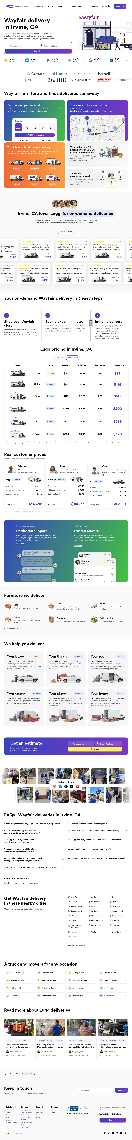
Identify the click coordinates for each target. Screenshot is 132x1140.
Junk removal (25, 1125)
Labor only (24, 1127)
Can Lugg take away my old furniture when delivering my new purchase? (20, 850)
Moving (23, 1110)
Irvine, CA (14, 1074)
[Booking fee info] (17, 494)
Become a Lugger (11, 1123)
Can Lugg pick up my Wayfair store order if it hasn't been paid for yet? (19, 840)
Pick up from (13, 44)
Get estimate (93, 6)
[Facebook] (60, 786)
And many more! (11, 628)
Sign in (107, 6)
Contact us (39, 1115)
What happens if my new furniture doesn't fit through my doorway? (96, 858)
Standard (59, 358)
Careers (53, 1112)
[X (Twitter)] (71, 786)
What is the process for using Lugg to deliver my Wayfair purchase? (32, 824)
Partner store (72, 358)
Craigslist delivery (27, 1115)
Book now (120, 6)
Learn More (20, 543)
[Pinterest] (113, 1133)
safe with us (82, 160)
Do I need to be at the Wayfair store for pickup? (88, 824)
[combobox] (21, 45)
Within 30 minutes (36, 135)
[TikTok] (66, 786)
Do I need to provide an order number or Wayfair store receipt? (94, 830)
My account (40, 1112)
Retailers (61, 6)
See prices (38, 51)
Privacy (16, 1133)
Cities (50, 6)
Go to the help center (30, 883)
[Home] (5, 1074)
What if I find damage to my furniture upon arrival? (89, 849)
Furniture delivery (26, 1112)
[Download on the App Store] (104, 1114)
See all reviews (66, 231)
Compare (9, 1115)
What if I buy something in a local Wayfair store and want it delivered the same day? (22, 831)
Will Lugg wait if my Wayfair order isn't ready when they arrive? (95, 839)
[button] (28, 250)
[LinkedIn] (121, 1133)
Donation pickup (26, 1122)
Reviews (53, 1110)
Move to (46, 44)
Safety (38, 1117)
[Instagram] (54, 786)
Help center (40, 1110)
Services (37, 6)
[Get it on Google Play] (116, 1114)
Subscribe (121, 1090)
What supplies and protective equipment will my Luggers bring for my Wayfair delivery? (23, 859)
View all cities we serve (76, 945)
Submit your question (12, 883)
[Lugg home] (9, 6)
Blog (7, 1117)
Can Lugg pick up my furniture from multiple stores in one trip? (30, 867)
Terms (21, 1133)
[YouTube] (77, 786)
